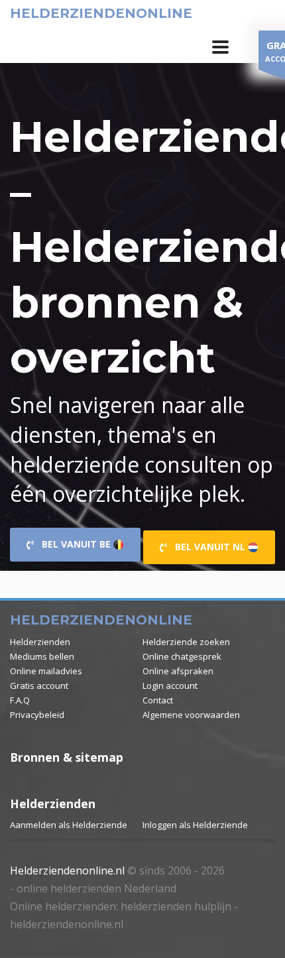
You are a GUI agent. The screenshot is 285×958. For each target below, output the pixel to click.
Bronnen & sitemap (66, 757)
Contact (157, 700)
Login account (170, 685)
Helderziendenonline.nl (67, 870)
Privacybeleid (37, 715)
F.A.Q (20, 700)
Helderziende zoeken (186, 642)
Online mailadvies (46, 671)
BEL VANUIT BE (73, 544)
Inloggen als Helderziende (195, 825)
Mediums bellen (42, 656)
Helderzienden (40, 642)
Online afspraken (177, 671)
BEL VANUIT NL (207, 546)
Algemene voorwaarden (191, 715)
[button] (220, 47)
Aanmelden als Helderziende (68, 825)
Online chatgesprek (181, 656)
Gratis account (39, 685)
